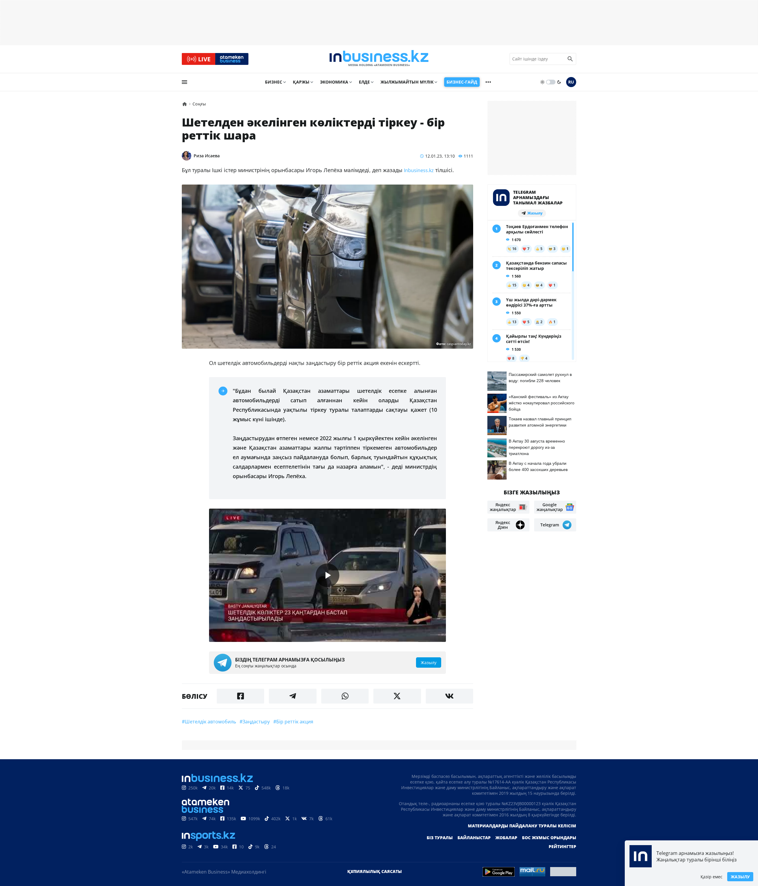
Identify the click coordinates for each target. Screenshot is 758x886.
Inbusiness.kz (419, 170)
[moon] (559, 82)
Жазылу (740, 876)
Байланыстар (474, 837)
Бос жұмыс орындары (549, 837)
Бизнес (273, 82)
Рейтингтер (562, 846)
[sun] (542, 82)
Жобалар (506, 837)
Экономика (334, 82)
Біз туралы (440, 837)
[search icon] (570, 59)
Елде (364, 82)
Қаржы (301, 82)
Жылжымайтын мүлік (406, 82)
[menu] (184, 82)
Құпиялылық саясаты (374, 871)
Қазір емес (711, 876)
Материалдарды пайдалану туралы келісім (522, 826)
